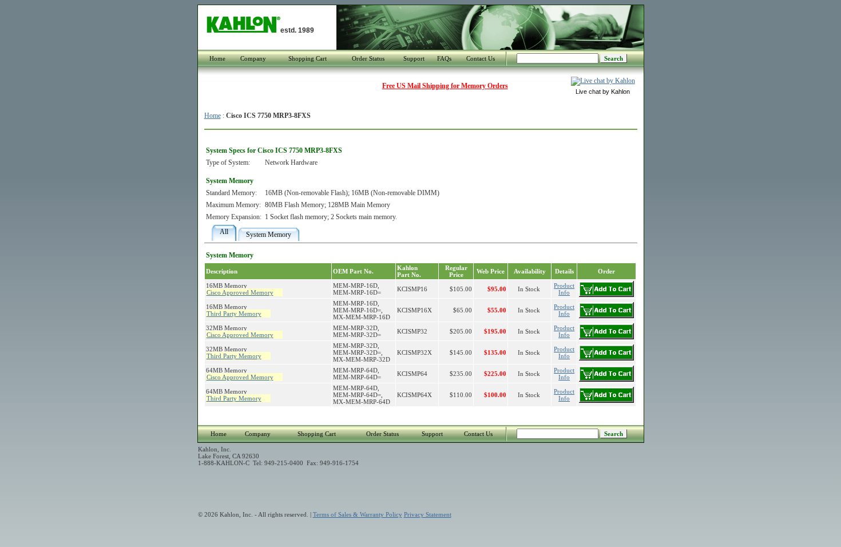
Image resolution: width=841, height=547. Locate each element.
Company (253, 58)
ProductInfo (564, 289)
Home (217, 58)
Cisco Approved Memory (240, 292)
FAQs (444, 58)
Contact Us (480, 58)
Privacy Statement (427, 514)
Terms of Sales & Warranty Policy (357, 514)
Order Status (368, 58)
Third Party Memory (234, 313)
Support (414, 58)
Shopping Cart (307, 58)
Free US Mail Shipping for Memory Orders (445, 86)
